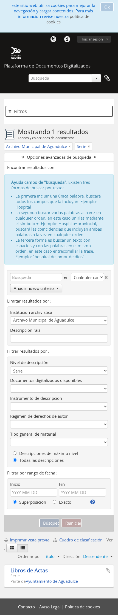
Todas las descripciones (41, 460)
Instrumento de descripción (36, 398)
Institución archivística (31, 312)
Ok (107, 7)
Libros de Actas (29, 570)
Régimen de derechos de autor (39, 416)
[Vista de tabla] (22, 548)
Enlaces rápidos (67, 39)
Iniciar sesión (92, 39)
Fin (62, 484)
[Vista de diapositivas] (11, 548)
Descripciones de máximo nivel (48, 453)
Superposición (32, 502)
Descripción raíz (25, 330)
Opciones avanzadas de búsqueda (59, 157)
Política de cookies (82, 606)
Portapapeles (107, 78)
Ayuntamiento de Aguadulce (52, 581)
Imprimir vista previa (29, 540)
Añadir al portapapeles (108, 570)
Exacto (64, 502)
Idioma (53, 39)
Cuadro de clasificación (81, 540)
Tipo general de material (33, 434)
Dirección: (72, 556)
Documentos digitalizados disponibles (46, 380)
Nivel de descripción (29, 362)
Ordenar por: (30, 556)
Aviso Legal (50, 606)
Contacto (27, 606)
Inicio (15, 484)
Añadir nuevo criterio (34, 288)
